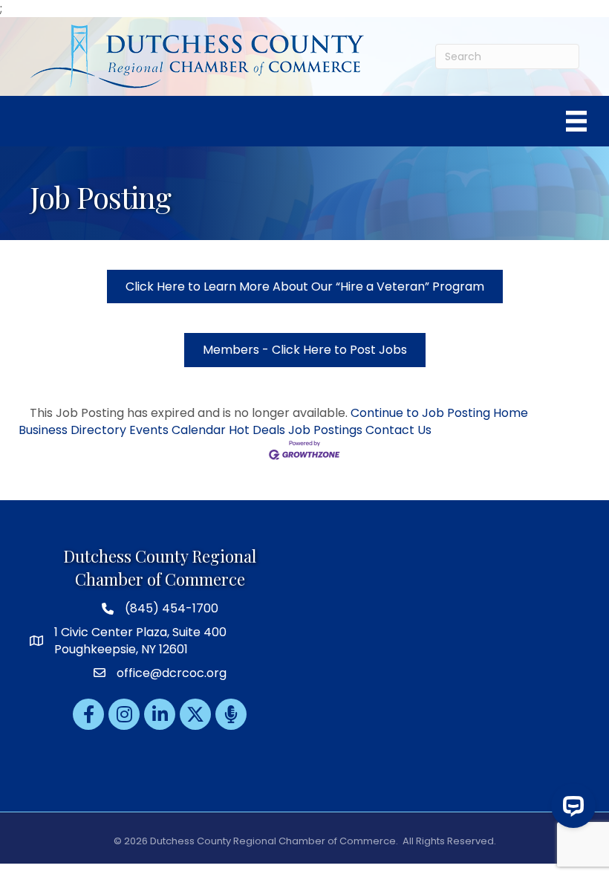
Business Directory (72, 429)
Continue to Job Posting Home (439, 412)
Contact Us (398, 429)
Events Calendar (177, 429)
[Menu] (576, 121)
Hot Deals (257, 429)
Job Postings (325, 429)
